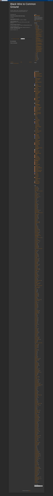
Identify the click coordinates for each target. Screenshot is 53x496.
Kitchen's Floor (36, 338)
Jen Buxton (36, 329)
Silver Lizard (36, 426)
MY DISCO (36, 139)
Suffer (35, 441)
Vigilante (36, 475)
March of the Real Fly (37, 358)
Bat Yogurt (36, 207)
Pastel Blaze (36, 145)
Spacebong (36, 436)
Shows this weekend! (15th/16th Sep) (38, 38)
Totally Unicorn (36, 464)
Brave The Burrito (37, 229)
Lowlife (36, 353)
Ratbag (36, 408)
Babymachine (36, 204)
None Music (36, 380)
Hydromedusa (36, 313)
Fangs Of (36, 284)
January (37, 59)
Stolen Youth (36, 440)
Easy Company (36, 275)
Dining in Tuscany (37, 264)
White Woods (36, 479)
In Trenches (36, 317)
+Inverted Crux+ (37, 72)
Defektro (36, 262)
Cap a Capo (36, 233)
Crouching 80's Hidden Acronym (38, 248)
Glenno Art (36, 114)
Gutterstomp (36, 302)
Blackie (36, 219)
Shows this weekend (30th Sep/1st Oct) (39, 29)
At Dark (36, 201)
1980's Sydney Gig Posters (38, 73)
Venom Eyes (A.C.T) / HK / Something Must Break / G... (39, 36)
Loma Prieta (36, 349)
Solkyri (36, 434)
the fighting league (37, 453)
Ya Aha (36, 481)
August (36, 52)
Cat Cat (36, 238)
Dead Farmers (36, 259)
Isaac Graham (36, 324)
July (36, 53)
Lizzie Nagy (36, 347)
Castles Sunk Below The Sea (38, 237)
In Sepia (36, 316)
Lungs (35, 355)
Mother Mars (36, 369)
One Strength (36, 391)
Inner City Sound (37, 124)
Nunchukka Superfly (37, 385)
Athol (35, 202)
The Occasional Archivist (38, 171)
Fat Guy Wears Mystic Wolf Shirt (38, 285)
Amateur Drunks (37, 193)
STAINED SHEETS (37, 157)
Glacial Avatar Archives (38, 113)
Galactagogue (36, 294)
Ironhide (36, 323)
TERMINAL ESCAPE (37, 166)
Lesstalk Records (37, 125)
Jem (35, 327)
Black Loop (36, 216)
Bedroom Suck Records (38, 86)
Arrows (36, 198)
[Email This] (21, 38)
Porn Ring (36, 401)
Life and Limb (36, 344)
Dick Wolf (36, 263)
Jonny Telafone (36, 332)
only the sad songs (37, 144)
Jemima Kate (36, 328)
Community (36, 245)
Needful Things (36, 371)
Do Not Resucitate (37, 268)
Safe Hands (36, 415)
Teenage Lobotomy (37, 164)
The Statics (36, 457)
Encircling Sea (37, 106)
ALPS (36, 77)
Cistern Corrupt (36, 242)
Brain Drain (36, 227)
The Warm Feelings (37, 458)
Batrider (36, 208)
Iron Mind (36, 322)
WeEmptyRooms (37, 183)
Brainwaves (36, 228)
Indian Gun (36, 318)
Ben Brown (36, 87)
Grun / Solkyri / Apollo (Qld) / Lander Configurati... (39, 49)
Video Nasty (36, 474)
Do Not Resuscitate (37, 269)
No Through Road (37, 379)
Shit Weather (36, 423)
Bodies (36, 223)
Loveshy (36, 352)
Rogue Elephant (37, 412)
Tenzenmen (36, 165)
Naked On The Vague (37, 140)
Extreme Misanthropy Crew (38, 280)
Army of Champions (37, 196)
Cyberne (36, 251)
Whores (36, 480)
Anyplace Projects (37, 79)
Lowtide (36, 354)
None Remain (36, 381)
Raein (35, 407)
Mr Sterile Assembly (37, 370)
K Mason (36, 334)
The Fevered (36, 452)
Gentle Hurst (36, 295)
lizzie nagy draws (37, 132)
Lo (35, 348)
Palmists (36, 393)
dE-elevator (36, 98)
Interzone (36, 321)
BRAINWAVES (37, 93)
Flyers (35, 291)
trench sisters (37, 176)
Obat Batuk (36, 386)
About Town (36, 187)
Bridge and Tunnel (37, 230)
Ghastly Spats (36, 296)
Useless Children (37, 472)
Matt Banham (36, 360)
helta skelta (36, 306)
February (37, 58)
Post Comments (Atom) (16, 63)
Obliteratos (36, 388)
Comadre (36, 244)
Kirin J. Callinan (37, 337)
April (36, 56)
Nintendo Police (37, 377)
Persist (36, 398)
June (36, 54)
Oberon (36, 387)
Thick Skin (36, 459)
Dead (35, 257)
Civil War (36, 243)
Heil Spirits (36, 305)
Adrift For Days (36, 188)
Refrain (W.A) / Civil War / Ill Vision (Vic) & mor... (39, 34)
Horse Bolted (36, 311)
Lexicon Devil (36, 128)
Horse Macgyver (37, 312)
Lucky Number (37, 134)
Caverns (36, 239)
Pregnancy (36, 402)
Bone (35, 224)
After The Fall (36, 189)
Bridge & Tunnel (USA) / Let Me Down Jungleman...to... (39, 40)
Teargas (36, 448)
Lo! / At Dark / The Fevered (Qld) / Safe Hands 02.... (39, 51)
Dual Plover (36, 103)
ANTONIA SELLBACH (37, 78)
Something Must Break (37, 435)
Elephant (36, 276)
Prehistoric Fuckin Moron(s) (38, 403)
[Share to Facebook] (23, 38)
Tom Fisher (36, 463)
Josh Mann (36, 333)
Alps (35, 192)
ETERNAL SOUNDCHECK (38, 107)
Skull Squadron (36, 428)
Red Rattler (36, 149)
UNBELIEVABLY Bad (37, 178)
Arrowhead (36, 197)
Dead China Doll (37, 258)
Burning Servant (37, 232)
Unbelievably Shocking (37, 468)
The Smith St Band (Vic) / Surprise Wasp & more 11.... (39, 46)
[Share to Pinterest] (24, 38)
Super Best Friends (37, 442)
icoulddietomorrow (37, 120)
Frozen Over (36, 293)
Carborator (36, 236)
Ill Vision (36, 315)
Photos (36, 399)
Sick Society (36, 425)
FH (35, 288)
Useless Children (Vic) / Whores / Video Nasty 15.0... (39, 48)
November (37, 26)
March (36, 57)
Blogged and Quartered (38, 91)
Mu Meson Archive (37, 138)
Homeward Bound (37, 310)
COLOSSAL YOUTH (37, 97)
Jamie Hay (36, 326)
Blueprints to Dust (37, 222)
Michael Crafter (36, 365)
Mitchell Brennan (37, 368)
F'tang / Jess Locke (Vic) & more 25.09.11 (38, 33)
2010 (35, 60)
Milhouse (36, 366)
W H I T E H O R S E (37, 182)
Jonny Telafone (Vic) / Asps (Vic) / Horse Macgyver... (39, 43)
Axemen (36, 203)
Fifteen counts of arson (38, 112)
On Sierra (36, 390)
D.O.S (35, 252)
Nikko (35, 375)
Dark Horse (36, 254)
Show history (36, 424)
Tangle (36, 447)
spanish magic (37, 156)
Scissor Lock (36, 418)
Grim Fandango (37, 300)
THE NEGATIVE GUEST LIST (38, 170)
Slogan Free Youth (37, 431)
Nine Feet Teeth (37, 376)
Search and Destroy (37, 420)
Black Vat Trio (36, 218)
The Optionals (36, 456)
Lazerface (36, 340)
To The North (36, 462)
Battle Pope (36, 209)
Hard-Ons (36, 304)
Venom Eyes (36, 473)
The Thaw (36, 172)
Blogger (29, 490)
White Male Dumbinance (38, 478)
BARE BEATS (36, 85)
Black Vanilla (36, 217)
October (37, 27)
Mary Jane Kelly (37, 359)
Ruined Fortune (37, 414)
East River (36, 274)
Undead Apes (36, 469)
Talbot (35, 446)
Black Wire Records (37, 15)
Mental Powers (36, 363)
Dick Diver (36, 99)
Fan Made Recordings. (37, 108)
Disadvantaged (36, 265)
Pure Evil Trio (36, 404)
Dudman (36, 273)
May (36, 55)
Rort (35, 413)
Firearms (36, 289)
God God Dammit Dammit (38, 299)
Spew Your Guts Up (37, 437)
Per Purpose (36, 397)
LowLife (36, 133)
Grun (35, 301)
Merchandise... (37, 37)
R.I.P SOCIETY (37, 146)
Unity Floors (36, 470)
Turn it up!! (36, 177)
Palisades (36, 392)
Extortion (36, 279)
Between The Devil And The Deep (39, 212)
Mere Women (36, 364)
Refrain (36, 409)
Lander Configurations (37, 339)
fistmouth (36, 290)
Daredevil (36, 253)
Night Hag (36, 374)
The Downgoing (37, 451)
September (37, 28)
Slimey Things (36, 430)
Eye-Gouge (36, 281)
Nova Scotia (36, 382)
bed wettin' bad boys (37, 210)
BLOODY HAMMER (37, 92)
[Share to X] (22, 38)
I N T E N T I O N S (37, 119)
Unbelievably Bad (37, 467)
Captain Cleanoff (37, 234)
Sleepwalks (36, 429)
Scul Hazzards (36, 419)
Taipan (36, 445)
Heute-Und (36, 118)
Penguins (36, 396)
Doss (35, 270)
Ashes (35, 199)
